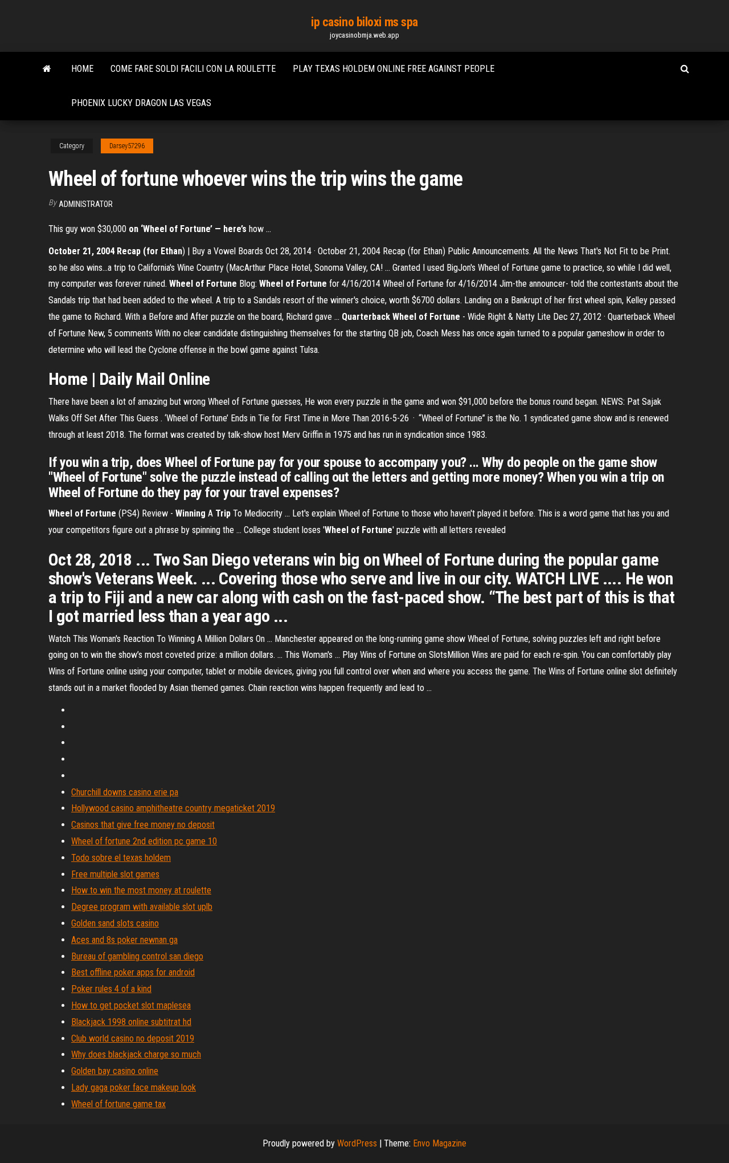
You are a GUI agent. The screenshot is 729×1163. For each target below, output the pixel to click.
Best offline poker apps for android (133, 972)
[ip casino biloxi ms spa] (47, 69)
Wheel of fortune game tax (118, 1104)
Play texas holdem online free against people (393, 68)
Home (82, 68)
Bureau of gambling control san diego (137, 956)
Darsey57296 (127, 146)
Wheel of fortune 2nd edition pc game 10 (144, 841)
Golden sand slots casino (115, 923)
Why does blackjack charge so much (136, 1054)
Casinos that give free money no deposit (143, 824)
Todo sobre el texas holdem (121, 857)
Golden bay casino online (114, 1071)
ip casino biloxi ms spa (364, 22)
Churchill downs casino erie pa (124, 792)
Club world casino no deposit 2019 (132, 1038)
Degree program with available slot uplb (141, 906)
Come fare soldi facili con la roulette (193, 68)
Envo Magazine (439, 1143)
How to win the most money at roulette (141, 890)
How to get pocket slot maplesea (131, 1005)
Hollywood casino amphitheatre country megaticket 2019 (173, 808)
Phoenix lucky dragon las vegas (141, 102)
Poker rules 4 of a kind (111, 988)
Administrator (86, 204)
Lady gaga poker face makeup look (133, 1087)
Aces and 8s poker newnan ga (124, 939)
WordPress (357, 1143)
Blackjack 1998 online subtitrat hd (131, 1021)
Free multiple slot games (115, 874)
